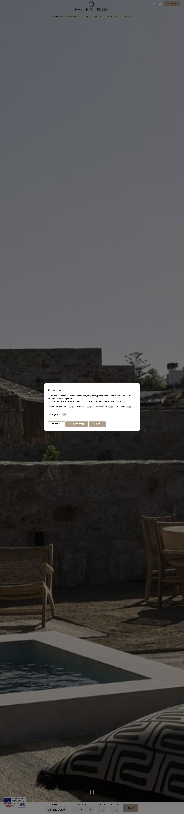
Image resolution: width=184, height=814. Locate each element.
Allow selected (77, 424)
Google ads (54, 414)
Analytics (81, 406)
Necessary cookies (58, 406)
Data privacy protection (114, 401)
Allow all (97, 424)
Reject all (57, 424)
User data (120, 406)
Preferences (101, 406)
